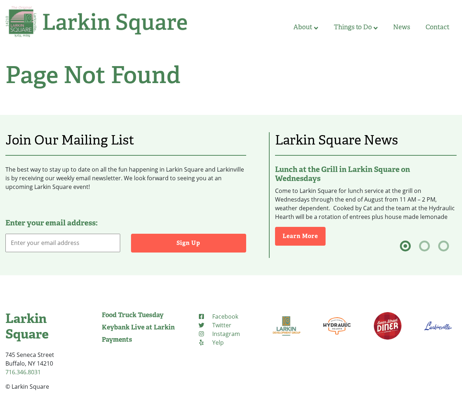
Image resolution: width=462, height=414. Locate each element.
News (401, 27)
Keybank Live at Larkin (138, 327)
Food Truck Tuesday (133, 315)
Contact (437, 27)
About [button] (302, 27)
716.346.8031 (23, 372)
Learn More (304, 236)
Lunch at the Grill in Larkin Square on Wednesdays (342, 174)
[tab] (405, 246)
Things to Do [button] (353, 27)
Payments (117, 339)
